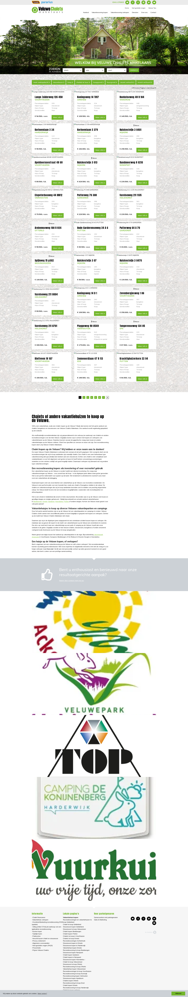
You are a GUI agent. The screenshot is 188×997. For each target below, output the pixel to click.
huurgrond (111, 82)
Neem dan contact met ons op (71, 580)
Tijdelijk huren (37, 934)
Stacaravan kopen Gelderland (73, 927)
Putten (66, 501)
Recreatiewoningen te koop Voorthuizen (77, 971)
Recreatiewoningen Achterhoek (74, 941)
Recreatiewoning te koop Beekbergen (76, 950)
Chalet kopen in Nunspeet (72, 957)
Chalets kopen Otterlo (70, 981)
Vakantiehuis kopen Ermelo (72, 948)
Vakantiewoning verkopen (120, 12)
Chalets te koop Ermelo (71, 938)
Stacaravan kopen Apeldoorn (73, 978)
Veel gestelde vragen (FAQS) (42, 945)
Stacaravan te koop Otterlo (72, 964)
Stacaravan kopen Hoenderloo (73, 960)
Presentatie (37, 948)
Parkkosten (37, 936)
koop (70, 82)
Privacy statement (39, 941)
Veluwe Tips (152, 8)
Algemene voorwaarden (41, 943)
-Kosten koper (37, 931)
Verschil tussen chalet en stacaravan (45, 938)
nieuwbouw (58, 82)
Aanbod (86, 12)
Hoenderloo (59, 501)
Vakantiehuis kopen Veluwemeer (74, 969)
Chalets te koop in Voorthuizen (74, 936)
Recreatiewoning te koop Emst (74, 983)
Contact (153, 12)
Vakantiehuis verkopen (40, 920)
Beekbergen (37, 501)
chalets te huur (82, 82)
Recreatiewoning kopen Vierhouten (75, 976)
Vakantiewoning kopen (100, 12)
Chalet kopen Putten (70, 934)
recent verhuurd (144, 82)
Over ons (144, 12)
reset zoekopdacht (40, 82)
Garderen (51, 501)
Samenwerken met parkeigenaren (106, 917)
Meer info (57, 117)
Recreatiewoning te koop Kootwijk (75, 974)
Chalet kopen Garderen (71, 955)
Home (127, 8)
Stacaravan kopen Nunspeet (73, 952)
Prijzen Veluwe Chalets (41, 950)
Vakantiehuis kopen (70, 917)
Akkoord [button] (178, 993)
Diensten (135, 12)
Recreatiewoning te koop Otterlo (74, 967)
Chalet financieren (39, 917)
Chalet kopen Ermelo (70, 985)
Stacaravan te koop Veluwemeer (74, 929)
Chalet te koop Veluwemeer (72, 962)
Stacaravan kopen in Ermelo (73, 943)
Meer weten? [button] (42, 993)
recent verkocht (126, 82)
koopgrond (97, 82)
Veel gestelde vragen (138, 8)
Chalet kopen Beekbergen (72, 931)
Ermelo (45, 501)
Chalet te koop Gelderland (72, 924)
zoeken (133, 70)
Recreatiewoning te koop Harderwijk (76, 988)
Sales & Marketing (100, 920)
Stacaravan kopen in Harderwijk (74, 945)
